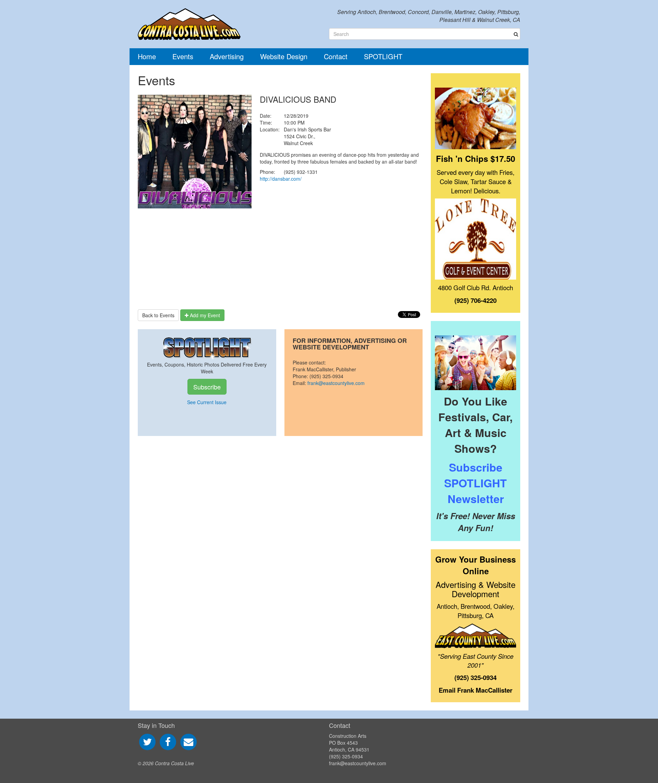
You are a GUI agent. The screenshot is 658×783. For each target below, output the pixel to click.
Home (147, 56)
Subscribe (207, 386)
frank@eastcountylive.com (336, 383)
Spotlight (383, 56)
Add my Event (204, 315)
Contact (336, 56)
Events (182, 56)
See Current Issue (207, 402)
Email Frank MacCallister (475, 690)
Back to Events (158, 315)
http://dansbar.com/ (281, 178)
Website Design (283, 56)
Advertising (227, 56)
